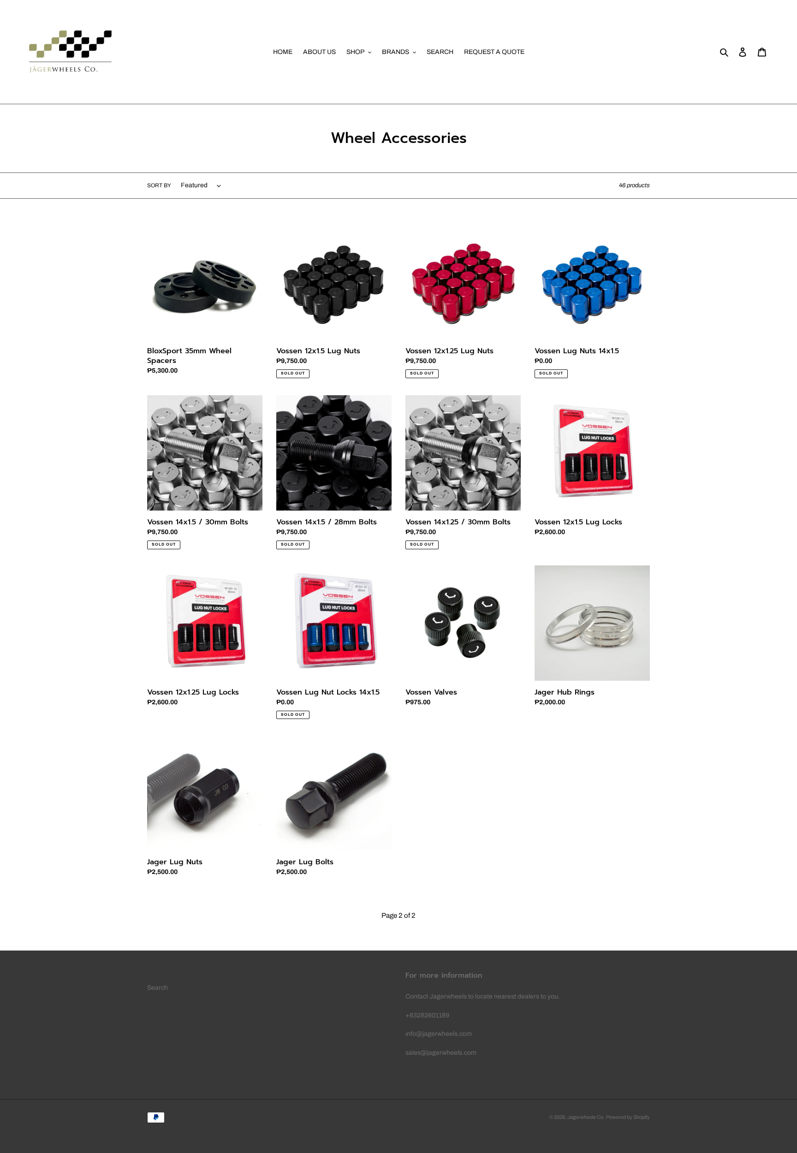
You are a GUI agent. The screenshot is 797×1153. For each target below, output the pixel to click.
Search (157, 987)
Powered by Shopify (628, 1117)
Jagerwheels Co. (586, 1117)
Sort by (159, 185)
